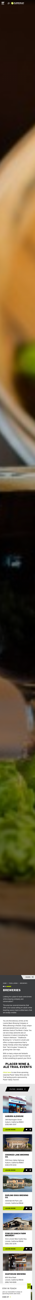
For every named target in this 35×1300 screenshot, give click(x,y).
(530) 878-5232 (10, 1165)
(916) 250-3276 (10, 1244)
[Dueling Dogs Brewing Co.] (17, 1183)
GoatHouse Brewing (15, 1274)
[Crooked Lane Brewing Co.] (17, 1143)
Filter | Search (17, 1089)
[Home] (17, 3)
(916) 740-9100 (10, 1282)
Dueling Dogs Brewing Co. (16, 1196)
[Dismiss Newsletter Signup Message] (29, 1287)
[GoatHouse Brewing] (17, 1262)
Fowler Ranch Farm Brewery (15, 1234)
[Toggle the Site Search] (9, 3)
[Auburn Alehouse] (17, 1104)
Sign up (5, 1297)
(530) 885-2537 (10, 1124)
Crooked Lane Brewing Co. (17, 1156)
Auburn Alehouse (14, 1116)
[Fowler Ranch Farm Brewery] (17, 1221)
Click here (7, 1072)
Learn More (10, 1129)
